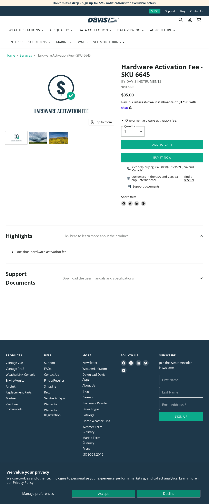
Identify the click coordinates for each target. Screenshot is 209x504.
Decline (169, 493)
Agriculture (161, 30)
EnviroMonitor (16, 380)
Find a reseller (189, 178)
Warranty (50, 404)
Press (86, 448)
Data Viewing (129, 30)
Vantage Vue (14, 363)
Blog (182, 11)
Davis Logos (90, 409)
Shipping (50, 386)
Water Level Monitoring (100, 42)
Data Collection (94, 30)
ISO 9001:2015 (92, 454)
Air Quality (60, 30)
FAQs (47, 369)
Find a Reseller (54, 380)
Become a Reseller (95, 403)
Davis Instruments (144, 81)
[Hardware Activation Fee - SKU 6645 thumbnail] (16, 137)
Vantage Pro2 (15, 369)
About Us (88, 385)
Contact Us (196, 11)
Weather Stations (25, 30)
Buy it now (162, 157)
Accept (103, 493)
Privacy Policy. (23, 482)
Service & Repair (55, 398)
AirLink (10, 386)
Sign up (181, 416)
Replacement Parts (19, 392)
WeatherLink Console (20, 374)
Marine (62, 42)
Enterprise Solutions (28, 42)
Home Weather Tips (96, 421)
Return (48, 392)
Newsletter (89, 363)
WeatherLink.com (94, 369)
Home (10, 55)
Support (170, 11)
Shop (154, 11)
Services (26, 55)
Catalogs (88, 415)
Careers (87, 397)
